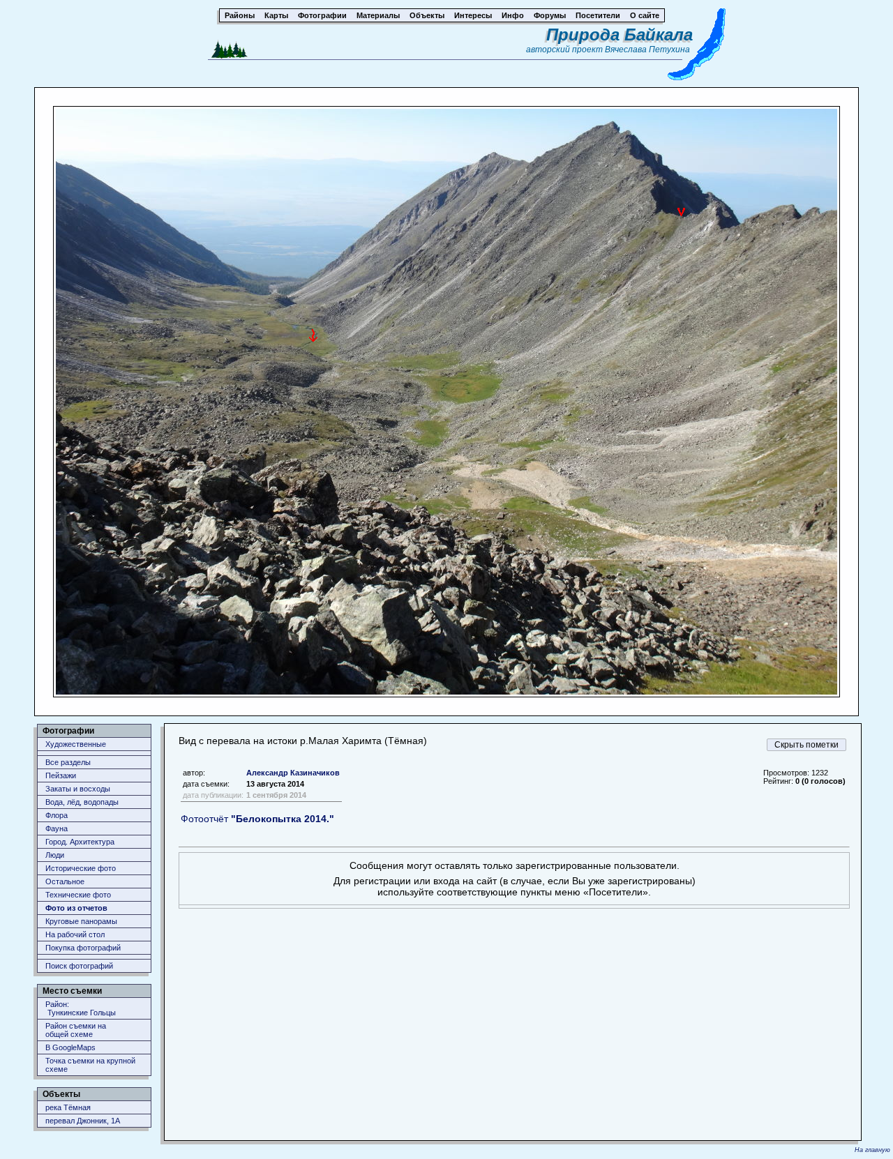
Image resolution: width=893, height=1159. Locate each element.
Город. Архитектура (79, 842)
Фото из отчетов (76, 908)
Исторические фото (80, 868)
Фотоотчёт (257, 818)
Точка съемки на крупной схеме (90, 1064)
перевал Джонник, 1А (82, 1120)
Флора (56, 815)
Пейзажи (60, 775)
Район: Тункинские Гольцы (80, 1008)
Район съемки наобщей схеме (75, 1030)
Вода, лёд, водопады (82, 802)
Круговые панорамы (81, 921)
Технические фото (78, 895)
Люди (54, 855)
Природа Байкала (619, 34)
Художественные (75, 744)
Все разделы (68, 762)
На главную (872, 1149)
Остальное (64, 881)
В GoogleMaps (70, 1047)
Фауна (56, 828)
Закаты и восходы (77, 789)
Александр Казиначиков (293, 772)
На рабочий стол (75, 934)
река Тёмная (68, 1107)
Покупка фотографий (83, 948)
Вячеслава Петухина (647, 49)
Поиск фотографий (79, 966)
